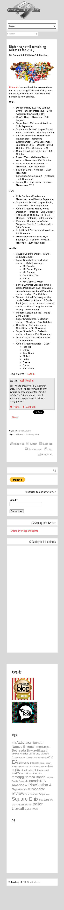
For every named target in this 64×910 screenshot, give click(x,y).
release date (36, 789)
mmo (38, 773)
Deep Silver (32, 758)
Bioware (31, 750)
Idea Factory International (35, 770)
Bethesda (19, 750)
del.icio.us (18, 443)
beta (46, 746)
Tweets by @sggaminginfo (24, 530)
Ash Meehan (27, 380)
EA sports (23, 762)
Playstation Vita (19, 789)
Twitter (16, 406)
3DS (17, 434)
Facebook (29, 406)
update (28, 809)
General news (25, 431)
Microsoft (30, 773)
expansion (35, 763)
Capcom (45, 754)
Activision (24, 742)
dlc (50, 757)
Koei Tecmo (18, 773)
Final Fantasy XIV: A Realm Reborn (31, 766)
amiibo (22, 434)
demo (40, 758)
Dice (45, 757)
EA (15, 762)
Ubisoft (18, 808)
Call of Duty (34, 753)
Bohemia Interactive (20, 754)
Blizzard (42, 750)
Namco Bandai (35, 777)
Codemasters (19, 757)
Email (13, 499)
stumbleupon (35, 449)
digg (50, 449)
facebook (47, 443)
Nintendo (14, 87)
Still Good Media (31, 882)
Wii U (36, 434)
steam (28, 804)
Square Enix (25, 799)
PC (26, 785)
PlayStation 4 (39, 785)
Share (15, 417)
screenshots (32, 794)
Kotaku (31, 374)
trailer (38, 804)
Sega (42, 794)
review (18, 793)
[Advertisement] (38, 847)
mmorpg (18, 777)
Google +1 (46, 454)
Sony (47, 794)
